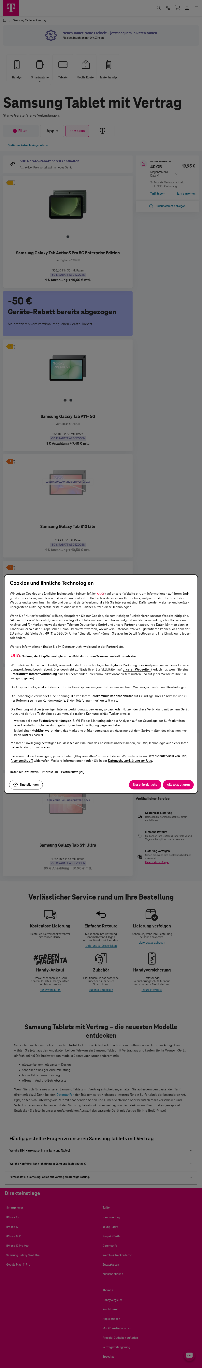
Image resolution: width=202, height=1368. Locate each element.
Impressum (50, 772)
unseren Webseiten (137, 669)
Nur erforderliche (145, 785)
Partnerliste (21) (72, 772)
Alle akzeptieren (178, 785)
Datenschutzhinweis (24, 772)
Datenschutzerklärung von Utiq (130, 761)
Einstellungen (29, 785)
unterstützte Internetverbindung (34, 674)
